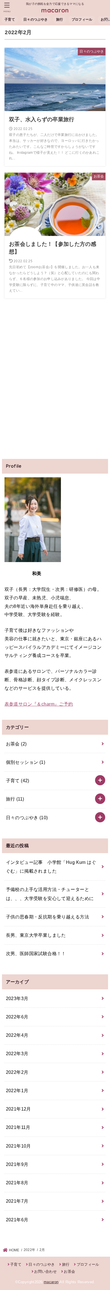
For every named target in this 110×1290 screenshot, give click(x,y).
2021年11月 (18, 1127)
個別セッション (25, 762)
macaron (55, 10)
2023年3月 (17, 998)
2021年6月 (17, 1219)
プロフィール (82, 19)
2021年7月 (17, 1201)
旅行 (59, 19)
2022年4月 (17, 1035)
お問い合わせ (45, 1271)
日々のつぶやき (35, 19)
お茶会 (16, 743)
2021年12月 (18, 1108)
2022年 (30, 1250)
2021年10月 (18, 1145)
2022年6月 (17, 1016)
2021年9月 (17, 1164)
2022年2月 (17, 1072)
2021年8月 (17, 1182)
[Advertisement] (55, 384)
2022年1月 (17, 1090)
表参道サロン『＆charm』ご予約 (39, 703)
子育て (10, 19)
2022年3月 (17, 1053)
